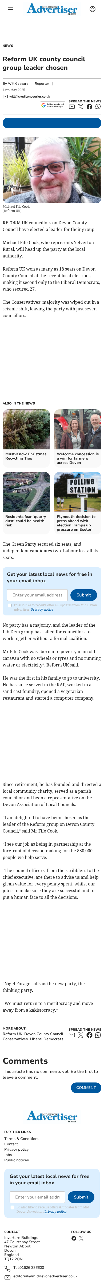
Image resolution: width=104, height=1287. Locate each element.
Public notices (16, 1160)
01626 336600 (31, 1268)
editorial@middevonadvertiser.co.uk (45, 1276)
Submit (84, 595)
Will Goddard (18, 84)
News (8, 46)
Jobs (8, 1154)
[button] (10, 9)
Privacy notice (42, 609)
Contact (11, 1144)
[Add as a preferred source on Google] (52, 105)
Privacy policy (16, 1149)
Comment (86, 1087)
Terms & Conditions (21, 1138)
